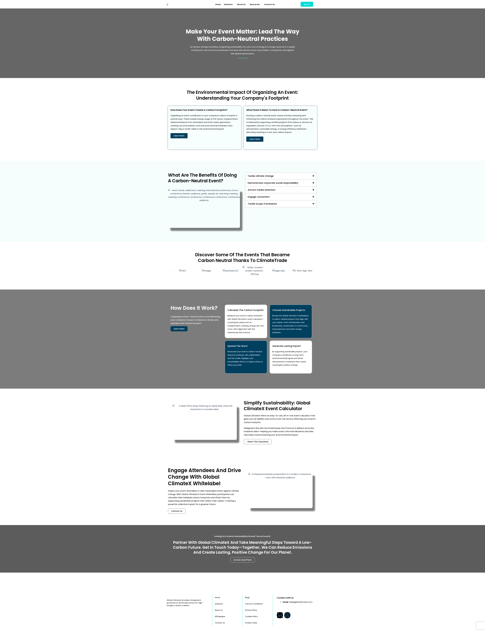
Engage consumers (259, 196)
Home (218, 4)
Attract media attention (261, 189)
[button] (281, 176)
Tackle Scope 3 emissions (262, 203)
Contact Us (269, 4)
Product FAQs (251, 623)
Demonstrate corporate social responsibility (273, 182)
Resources (255, 4)
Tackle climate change (261, 176)
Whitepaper (220, 616)
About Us (241, 4)
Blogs (247, 597)
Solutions (228, 4)
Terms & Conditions (254, 604)
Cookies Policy (251, 616)
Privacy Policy (251, 610)
